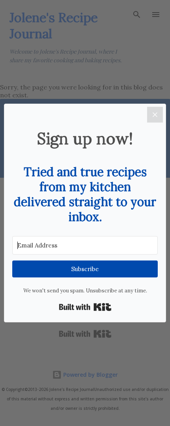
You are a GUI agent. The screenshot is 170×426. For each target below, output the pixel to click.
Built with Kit (85, 307)
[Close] (155, 115)
